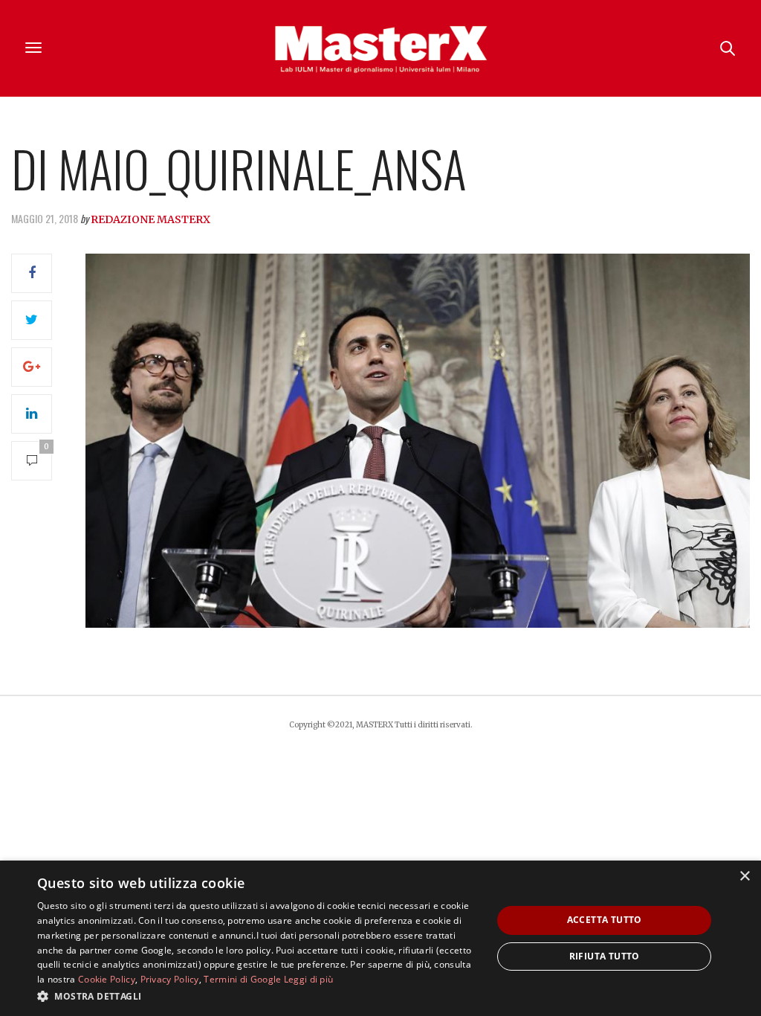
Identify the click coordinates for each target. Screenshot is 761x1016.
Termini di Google (242, 979)
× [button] (744, 876)
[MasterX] (380, 48)
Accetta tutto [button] (604, 919)
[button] (258, 996)
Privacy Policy (169, 979)
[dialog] (380, 938)
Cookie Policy (106, 979)
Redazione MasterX (150, 219)
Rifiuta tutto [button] (604, 956)
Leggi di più (309, 979)
